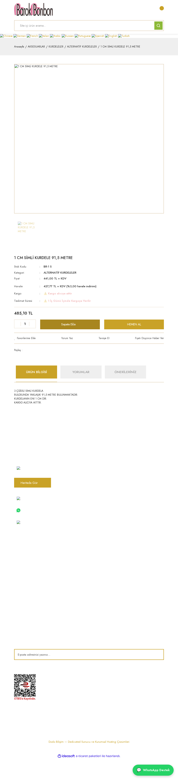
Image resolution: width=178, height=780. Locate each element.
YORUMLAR (80, 372)
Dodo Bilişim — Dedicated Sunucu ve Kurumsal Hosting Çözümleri (89, 742)
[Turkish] (124, 36)
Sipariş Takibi (22, 611)
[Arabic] (56, 36)
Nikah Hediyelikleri (78, 556)
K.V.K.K (18, 597)
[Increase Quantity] (32, 324)
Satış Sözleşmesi (128, 549)
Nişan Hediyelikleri (78, 549)
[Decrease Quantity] (17, 324)
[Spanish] (98, 36)
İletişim (18, 571)
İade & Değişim (128, 578)
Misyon (18, 563)
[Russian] (68, 36)
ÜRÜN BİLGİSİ (36, 372)
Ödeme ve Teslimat (130, 556)
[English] (111, 36)
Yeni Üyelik (20, 618)
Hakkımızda (21, 549)
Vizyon (18, 556)
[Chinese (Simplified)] (6, 36)
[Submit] (157, 654)
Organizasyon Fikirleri (80, 597)
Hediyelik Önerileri (78, 604)
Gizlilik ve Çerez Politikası (30, 604)
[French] (33, 36)
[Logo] (33, 9)
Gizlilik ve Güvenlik (130, 563)
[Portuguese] (83, 36)
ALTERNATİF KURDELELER (60, 273)
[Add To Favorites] (25, 338)
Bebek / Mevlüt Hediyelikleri (83, 563)
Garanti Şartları (128, 571)
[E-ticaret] (88, 756)
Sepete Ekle (68, 324)
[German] (20, 36)
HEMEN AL (134, 324)
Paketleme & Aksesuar (80, 578)
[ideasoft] (66, 756)
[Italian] (44, 36)
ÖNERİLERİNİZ (125, 372)
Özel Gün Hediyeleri (79, 571)
